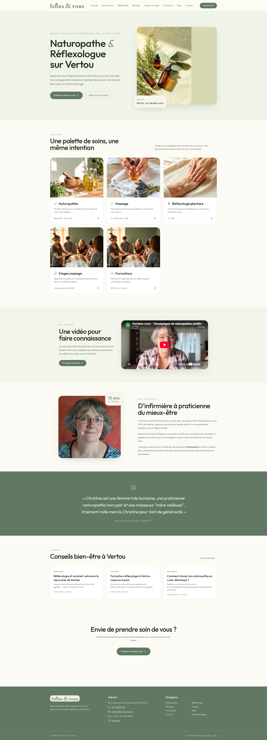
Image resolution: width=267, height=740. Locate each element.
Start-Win (207, 736)
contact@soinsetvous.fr (122, 712)
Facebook (115, 720)
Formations (168, 5)
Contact (189, 5)
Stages (195, 707)
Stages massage (151, 5)
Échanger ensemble (71, 363)
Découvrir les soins (98, 95)
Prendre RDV (208, 5)
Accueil (94, 5)
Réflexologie (123, 5)
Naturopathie (108, 5)
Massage (136, 5)
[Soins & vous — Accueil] (67, 5)
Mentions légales (199, 714)
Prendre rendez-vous (65, 95)
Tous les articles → (208, 558)
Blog (179, 5)
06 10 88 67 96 (118, 707)
